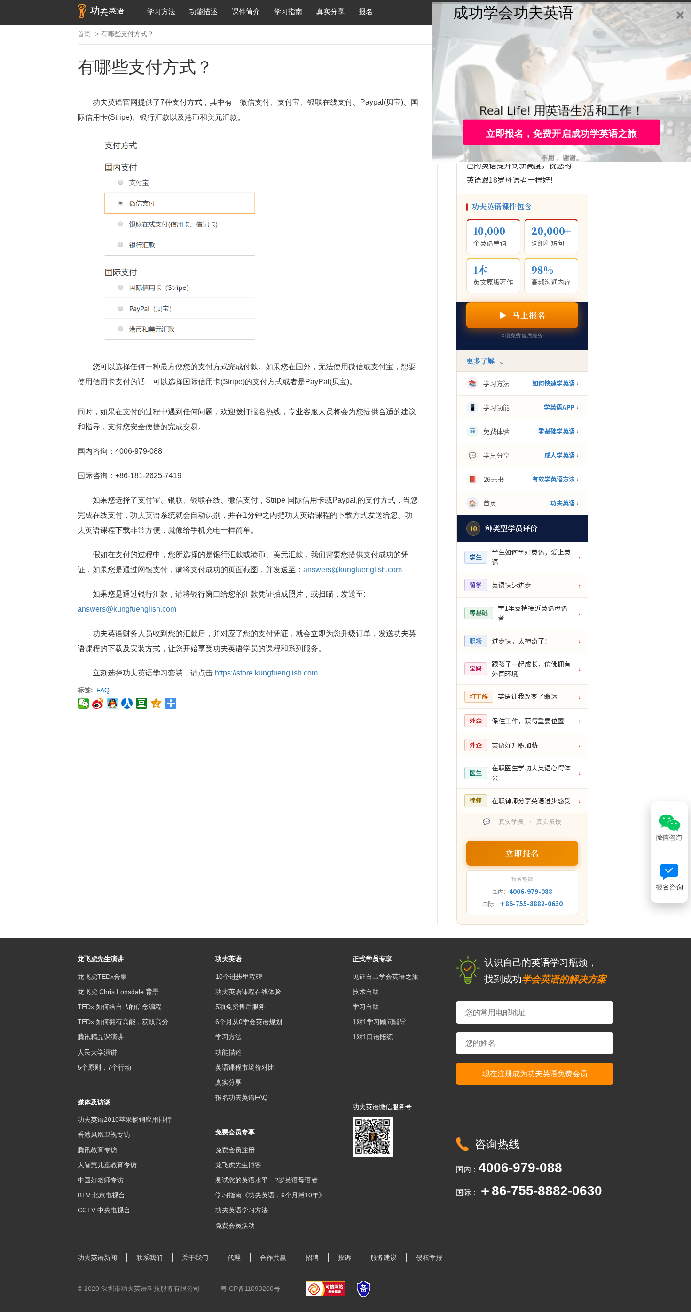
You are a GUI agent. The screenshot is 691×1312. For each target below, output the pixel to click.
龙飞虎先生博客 (238, 1165)
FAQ (103, 690)
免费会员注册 (235, 1150)
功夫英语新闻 (97, 1257)
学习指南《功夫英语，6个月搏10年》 (270, 1195)
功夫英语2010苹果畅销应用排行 (125, 1119)
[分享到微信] (83, 703)
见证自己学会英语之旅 (385, 976)
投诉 (344, 1257)
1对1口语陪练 (373, 1036)
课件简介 (246, 12)
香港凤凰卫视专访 (104, 1134)
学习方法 (161, 12)
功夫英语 (228, 959)
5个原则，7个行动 (104, 1067)
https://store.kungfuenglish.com (266, 673)
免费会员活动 (235, 1225)
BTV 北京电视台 (101, 1195)
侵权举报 (429, 1257)
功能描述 (203, 12)
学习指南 (288, 12)
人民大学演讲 (97, 1052)
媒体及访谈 (94, 1102)
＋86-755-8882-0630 (531, 903)
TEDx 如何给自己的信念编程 (120, 1006)
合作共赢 (273, 1257)
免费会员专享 (235, 1132)
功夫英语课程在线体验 (248, 991)
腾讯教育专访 (97, 1150)
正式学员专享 (372, 959)
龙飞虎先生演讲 (101, 959)
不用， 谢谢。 (561, 157)
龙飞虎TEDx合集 (102, 976)
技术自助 (366, 991)
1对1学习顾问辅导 (379, 1021)
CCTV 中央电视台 (104, 1210)
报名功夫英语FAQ (241, 1097)
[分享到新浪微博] (98, 703)
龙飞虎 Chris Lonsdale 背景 (118, 991)
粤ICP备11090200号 (250, 1288)
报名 (366, 12)
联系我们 (149, 1257)
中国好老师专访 (101, 1180)
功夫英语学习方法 (241, 1210)
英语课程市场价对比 (245, 1067)
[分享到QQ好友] (112, 703)
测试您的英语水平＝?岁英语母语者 (266, 1180)
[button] (513, 11)
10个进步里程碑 (238, 976)
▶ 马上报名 (522, 315)
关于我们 (195, 1257)
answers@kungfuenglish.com (352, 570)
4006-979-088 (530, 891)
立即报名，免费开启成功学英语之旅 (561, 132)
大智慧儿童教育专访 (107, 1165)
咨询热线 (497, 1144)
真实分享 (330, 12)
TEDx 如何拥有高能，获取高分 (123, 1021)
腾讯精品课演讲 (101, 1036)
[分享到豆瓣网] (142, 703)
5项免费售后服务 (240, 1006)
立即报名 (522, 853)
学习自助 (366, 1006)
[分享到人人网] (127, 703)
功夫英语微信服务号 (382, 1106)
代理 (234, 1257)
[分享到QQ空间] (156, 703)
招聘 (312, 1257)
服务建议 (383, 1257)
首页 (84, 34)
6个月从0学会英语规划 (248, 1021)
